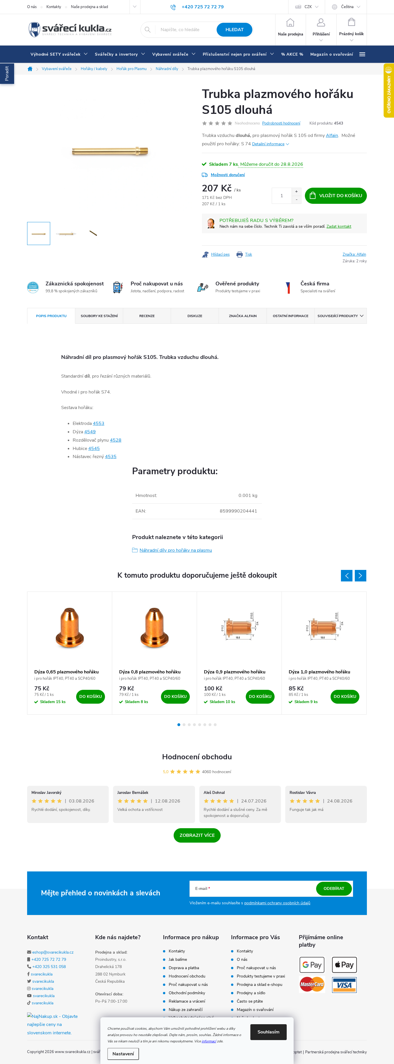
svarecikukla (41, 974)
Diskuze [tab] (194, 316)
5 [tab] (199, 724)
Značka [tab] (243, 316)
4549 (90, 432)
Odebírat (334, 888)
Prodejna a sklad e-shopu (259, 984)
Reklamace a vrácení (187, 1001)
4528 (115, 440)
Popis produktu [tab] (51, 316)
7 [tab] (210, 724)
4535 (111, 456)
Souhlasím (268, 1032)
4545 (94, 448)
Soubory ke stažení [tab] (99, 316)
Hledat (235, 30)
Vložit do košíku (340, 196)
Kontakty (53, 7)
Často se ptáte (250, 1001)
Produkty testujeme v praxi (261, 976)
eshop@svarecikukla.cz (53, 952)
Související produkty (338, 316)
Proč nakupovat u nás (188, 984)
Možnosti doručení (228, 175)
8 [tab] (215, 724)
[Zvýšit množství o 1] (296, 192)
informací (209, 1041)
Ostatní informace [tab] (290, 316)
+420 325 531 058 (49, 966)
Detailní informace (268, 144)
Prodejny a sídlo (251, 993)
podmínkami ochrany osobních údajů (277, 903)
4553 (98, 423)
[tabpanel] (69, 653)
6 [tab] (204, 724)
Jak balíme (178, 959)
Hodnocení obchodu (197, 757)
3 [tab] (189, 724)
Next (360, 575)
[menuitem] (59, 54)
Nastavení (123, 1054)
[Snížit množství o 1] (296, 200)
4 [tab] (194, 724)
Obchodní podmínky (187, 993)
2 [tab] (184, 724)
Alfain (332, 135)
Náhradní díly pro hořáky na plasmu (176, 550)
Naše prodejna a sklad (89, 7)
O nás (32, 7)
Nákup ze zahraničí (185, 1009)
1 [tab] (178, 724)
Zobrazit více (197, 835)
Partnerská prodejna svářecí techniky (336, 1052)
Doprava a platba (184, 968)
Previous (346, 575)
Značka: (354, 254)
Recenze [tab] (147, 316)
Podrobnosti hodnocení (281, 123)
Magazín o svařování (255, 1009)
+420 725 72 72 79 (48, 959)
